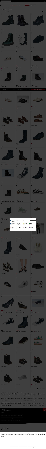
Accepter (14, 447)
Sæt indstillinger (32, 447)
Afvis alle (23, 447)
